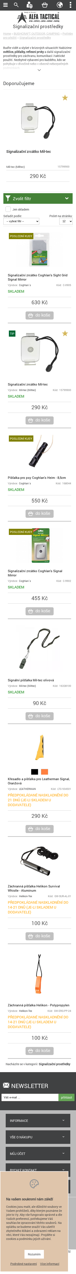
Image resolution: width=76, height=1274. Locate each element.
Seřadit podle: (12, 216)
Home (7, 34)
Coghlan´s (25, 285)
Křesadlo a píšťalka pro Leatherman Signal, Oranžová (39, 781)
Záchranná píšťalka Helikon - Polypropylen (38, 1005)
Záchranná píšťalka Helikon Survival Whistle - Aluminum (34, 888)
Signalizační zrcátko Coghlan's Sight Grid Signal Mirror (38, 277)
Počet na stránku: (61, 216)
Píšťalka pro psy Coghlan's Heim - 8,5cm (37, 477)
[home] (38, 23)
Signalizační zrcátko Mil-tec (28, 151)
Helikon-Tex (25, 896)
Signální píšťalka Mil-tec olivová (31, 680)
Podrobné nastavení (23, 1264)
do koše (42, 315)
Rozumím (34, 1254)
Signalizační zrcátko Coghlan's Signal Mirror (35, 573)
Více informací (49, 1264)
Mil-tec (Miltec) (15, 166)
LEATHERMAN (27, 789)
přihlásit (66, 1097)
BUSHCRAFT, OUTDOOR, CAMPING (37, 34)
